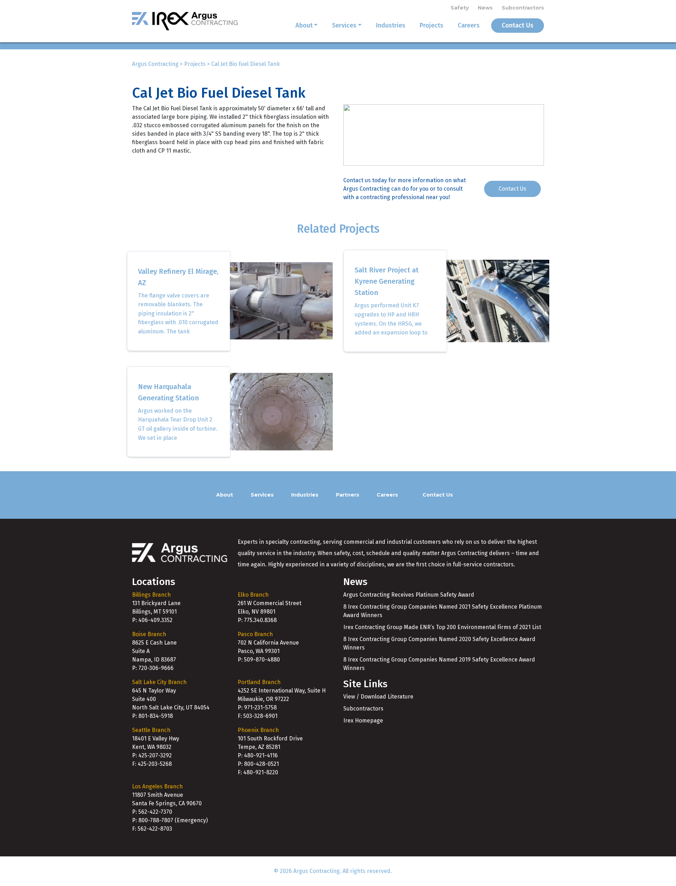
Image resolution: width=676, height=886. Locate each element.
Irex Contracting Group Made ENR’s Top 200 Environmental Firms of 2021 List (442, 627)
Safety (460, 8)
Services (344, 25)
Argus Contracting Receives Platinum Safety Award (408, 594)
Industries (390, 25)
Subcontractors (523, 8)
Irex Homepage (363, 720)
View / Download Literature (378, 696)
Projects (431, 25)
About (304, 25)
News (485, 8)
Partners (347, 495)
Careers (469, 25)
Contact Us (517, 25)
